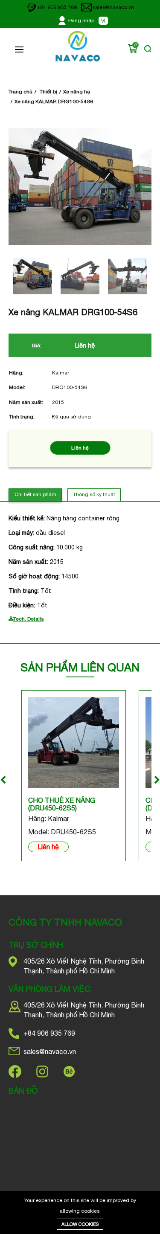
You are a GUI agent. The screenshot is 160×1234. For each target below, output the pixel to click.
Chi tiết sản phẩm (35, 494)
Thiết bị (48, 92)
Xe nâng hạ (76, 92)
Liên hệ (48, 847)
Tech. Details (28, 619)
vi (103, 21)
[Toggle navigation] (19, 49)
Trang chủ (20, 92)
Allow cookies (80, 1224)
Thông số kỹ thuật (94, 494)
